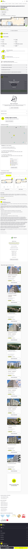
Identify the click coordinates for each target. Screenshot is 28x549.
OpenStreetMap (26, 144)
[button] (14, 135)
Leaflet (23, 144)
